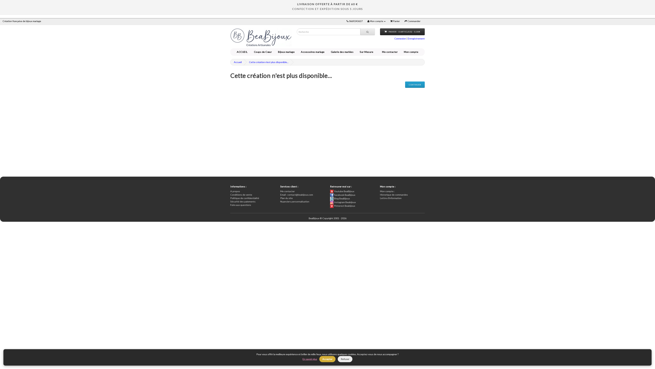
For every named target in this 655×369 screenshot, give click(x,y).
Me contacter (390, 51)
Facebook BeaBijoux (344, 194)
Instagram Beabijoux (344, 202)
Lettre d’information (391, 198)
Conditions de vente (241, 194)
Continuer (415, 85)
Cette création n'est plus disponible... (268, 62)
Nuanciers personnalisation (294, 201)
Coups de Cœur (262, 51)
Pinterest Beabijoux (344, 205)
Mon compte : (387, 191)
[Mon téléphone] (347, 21)
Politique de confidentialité (244, 198)
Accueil (238, 62)
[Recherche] (367, 31)
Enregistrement (416, 38)
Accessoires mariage (312, 51)
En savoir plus (310, 359)
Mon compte (411, 51)
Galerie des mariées (342, 51)
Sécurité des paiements (243, 201)
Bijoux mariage (286, 51)
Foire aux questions (240, 204)
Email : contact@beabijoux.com (296, 194)
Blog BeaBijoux (341, 198)
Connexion (400, 38)
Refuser (345, 359)
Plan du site (286, 198)
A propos (235, 191)
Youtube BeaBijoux (343, 191)
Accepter (327, 359)
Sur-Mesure (366, 51)
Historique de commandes (394, 194)
